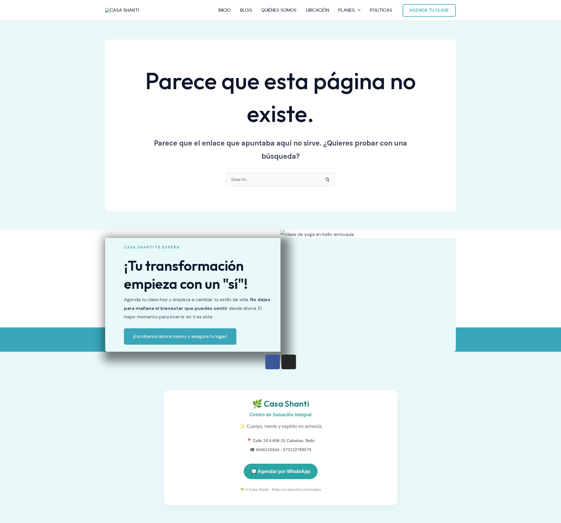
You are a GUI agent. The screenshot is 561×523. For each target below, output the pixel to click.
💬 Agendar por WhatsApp (280, 471)
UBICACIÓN (317, 10)
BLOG (246, 10)
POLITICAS (381, 10)
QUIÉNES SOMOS (279, 10)
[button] (358, 10)
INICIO (225, 10)
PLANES (346, 10)
